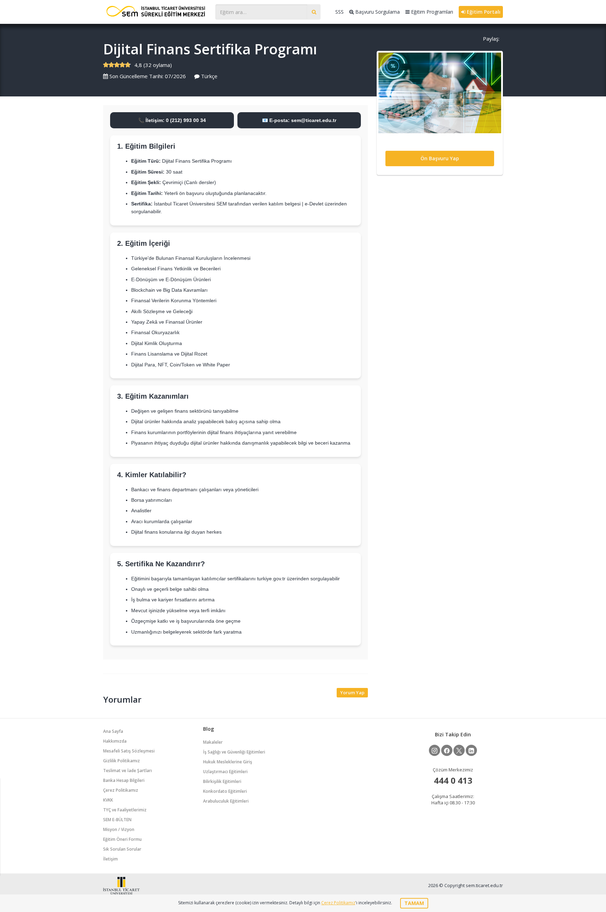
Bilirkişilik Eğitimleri (222, 781)
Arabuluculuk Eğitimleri (226, 801)
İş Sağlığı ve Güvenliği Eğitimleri (234, 752)
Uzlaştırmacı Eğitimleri (225, 772)
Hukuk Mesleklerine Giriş (227, 762)
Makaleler (213, 742)
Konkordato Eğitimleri (225, 791)
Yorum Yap (352, 692)
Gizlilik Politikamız (121, 761)
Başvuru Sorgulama (377, 11)
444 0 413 (453, 780)
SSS (339, 11)
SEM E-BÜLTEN (117, 820)
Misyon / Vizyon (118, 829)
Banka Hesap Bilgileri (123, 780)
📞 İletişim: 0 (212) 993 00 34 (172, 120)
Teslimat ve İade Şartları (127, 770)
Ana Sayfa (113, 731)
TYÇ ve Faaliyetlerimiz (125, 810)
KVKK (108, 800)
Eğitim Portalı (482, 11)
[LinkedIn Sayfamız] (471, 750)
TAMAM (414, 903)
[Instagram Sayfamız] (434, 750)
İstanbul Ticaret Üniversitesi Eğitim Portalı (155, 11)
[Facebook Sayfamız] (446, 750)
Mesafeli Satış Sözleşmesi (129, 751)
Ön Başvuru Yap (439, 158)
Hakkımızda (115, 741)
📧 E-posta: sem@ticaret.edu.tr (299, 120)
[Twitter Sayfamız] (459, 750)
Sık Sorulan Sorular (122, 849)
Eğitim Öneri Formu (122, 839)
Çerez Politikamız (120, 790)
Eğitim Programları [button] (431, 11)
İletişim (110, 859)
